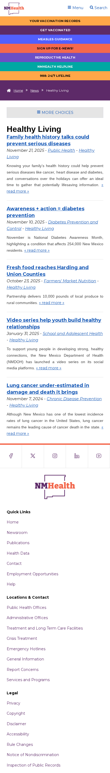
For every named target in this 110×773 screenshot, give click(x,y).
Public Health (61, 150)
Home (18, 90)
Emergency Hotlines (26, 648)
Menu (77, 7)
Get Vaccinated (55, 30)
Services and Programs (28, 679)
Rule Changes (20, 744)
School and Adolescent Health (73, 333)
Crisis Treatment (22, 638)
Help (11, 584)
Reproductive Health (55, 57)
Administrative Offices (27, 617)
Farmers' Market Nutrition (70, 280)
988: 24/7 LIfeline (55, 76)
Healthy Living (39, 228)
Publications (18, 542)
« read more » (37, 250)
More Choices (57, 112)
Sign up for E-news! (55, 48)
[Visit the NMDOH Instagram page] (55, 456)
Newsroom (17, 532)
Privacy (13, 703)
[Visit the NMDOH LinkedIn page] (77, 456)
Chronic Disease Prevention (74, 398)
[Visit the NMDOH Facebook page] (11, 456)
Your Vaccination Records (55, 21)
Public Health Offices (26, 607)
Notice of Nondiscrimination (33, 754)
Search (100, 7)
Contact (14, 563)
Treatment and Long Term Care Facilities (45, 628)
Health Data (18, 553)
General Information (25, 659)
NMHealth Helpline (55, 66)
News (34, 90)
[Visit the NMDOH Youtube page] (99, 456)
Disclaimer (16, 723)
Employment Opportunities (32, 574)
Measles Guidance (55, 39)
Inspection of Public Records (33, 765)
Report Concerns (22, 669)
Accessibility (18, 734)
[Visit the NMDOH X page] (33, 456)
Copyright (16, 713)
